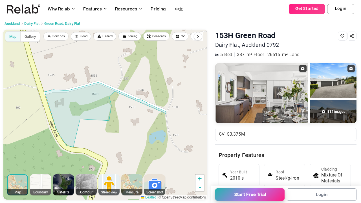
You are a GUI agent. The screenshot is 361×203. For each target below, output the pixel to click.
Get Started (306, 9)
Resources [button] (126, 9)
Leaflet (150, 197)
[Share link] (351, 36)
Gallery (30, 36)
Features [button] (92, 9)
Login (340, 9)
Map (12, 36)
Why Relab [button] (59, 9)
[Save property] (342, 36)
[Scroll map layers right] (198, 36)
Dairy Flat (31, 23)
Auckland (12, 23)
